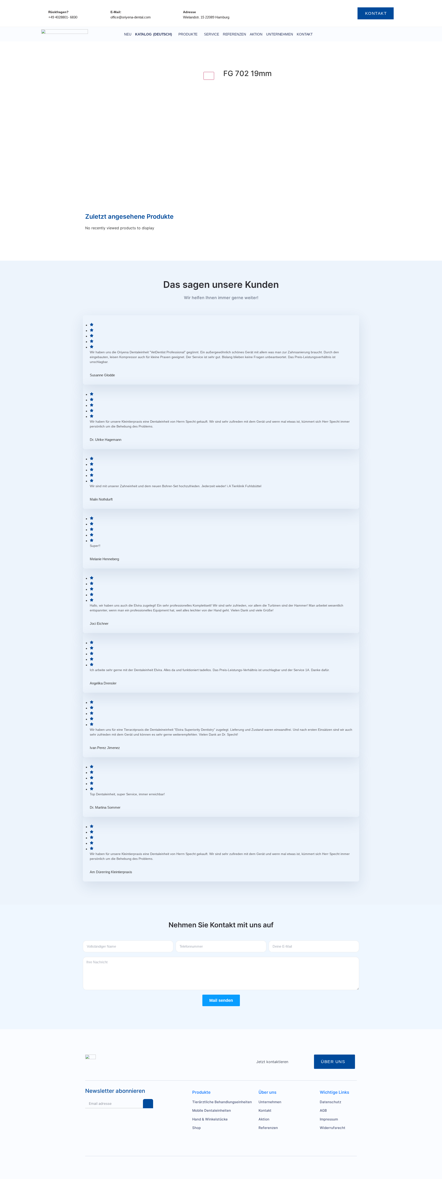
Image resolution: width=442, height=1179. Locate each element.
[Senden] (148, 1103)
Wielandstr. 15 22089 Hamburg (206, 17)
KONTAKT (305, 34)
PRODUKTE (188, 34)
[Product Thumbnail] (209, 76)
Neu (127, 34)
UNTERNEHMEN (279, 34)
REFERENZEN (234, 34)
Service (211, 34)
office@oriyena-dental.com (130, 17)
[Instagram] (304, 13)
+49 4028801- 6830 (62, 17)
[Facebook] (313, 13)
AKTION (256, 34)
